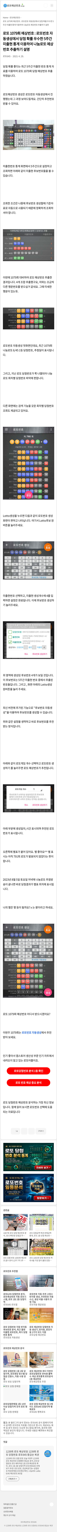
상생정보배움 (8, 1511)
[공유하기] (24, 1131)
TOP (51, 1504)
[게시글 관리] (31, 1131)
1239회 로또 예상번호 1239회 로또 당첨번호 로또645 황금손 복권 (22, 1453)
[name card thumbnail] (47, 1453)
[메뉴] (52, 5)
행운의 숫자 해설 (9, 1515)
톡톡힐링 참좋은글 (10, 1504)
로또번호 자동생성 (31, 1032)
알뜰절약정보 (8, 1507)
